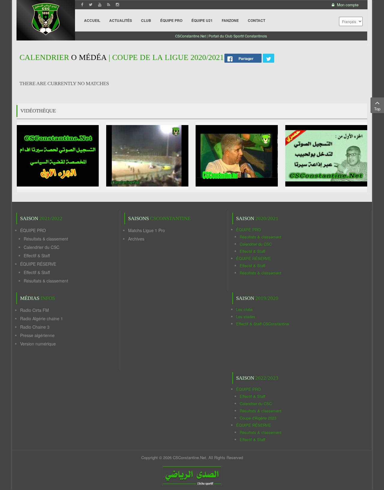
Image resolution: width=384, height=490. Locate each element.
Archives (136, 239)
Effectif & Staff (37, 255)
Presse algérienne (37, 335)
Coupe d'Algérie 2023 (258, 418)
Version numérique (38, 344)
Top (377, 109)
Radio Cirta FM (34, 310)
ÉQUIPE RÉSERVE (38, 264)
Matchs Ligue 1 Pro (146, 230)
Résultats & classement (46, 239)
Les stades (245, 316)
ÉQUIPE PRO (33, 230)
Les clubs (244, 309)
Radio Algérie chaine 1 (41, 318)
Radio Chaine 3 (35, 327)
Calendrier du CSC (41, 247)
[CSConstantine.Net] (45, 18)
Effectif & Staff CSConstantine (262, 324)
